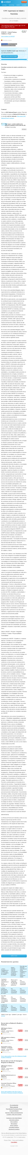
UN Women (4, 1077)
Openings (4, 5)
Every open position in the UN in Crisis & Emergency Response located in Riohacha (12, 1092)
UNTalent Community (10, 127)
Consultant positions (14, 1127)
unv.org (3, 1015)
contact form (10, 1137)
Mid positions (14, 1123)
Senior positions (14, 1125)
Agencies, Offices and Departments (14, 1112)
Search (18, 5)
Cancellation (14, 1142)
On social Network (14, 1110)
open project (22, 1137)
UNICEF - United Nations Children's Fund (7, 1031)
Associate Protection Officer (8, 1083)
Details (24, 129)
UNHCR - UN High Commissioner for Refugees (8, 1085)
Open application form (9, 56)
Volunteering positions (14, 1129)
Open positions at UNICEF (8, 36)
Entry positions (14, 1121)
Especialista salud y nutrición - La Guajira (6, 1047)
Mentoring (11, 5)
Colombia (9, 40)
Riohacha (5, 40)
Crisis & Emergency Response (8, 45)
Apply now (14, 955)
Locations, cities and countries (14, 1114)
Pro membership (14, 1105)
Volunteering (4, 44)
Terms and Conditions (17, 1140)
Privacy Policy (7, 1140)
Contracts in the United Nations (14, 1118)
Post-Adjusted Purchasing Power (14, 1109)
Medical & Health (12, 44)
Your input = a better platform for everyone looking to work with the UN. (15, 124)
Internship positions (14, 1120)
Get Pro (24, 1)
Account (24, 5)
